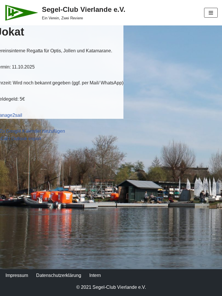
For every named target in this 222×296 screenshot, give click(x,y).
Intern (95, 275)
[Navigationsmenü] (211, 13)
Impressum (16, 275)
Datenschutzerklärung (58, 275)
